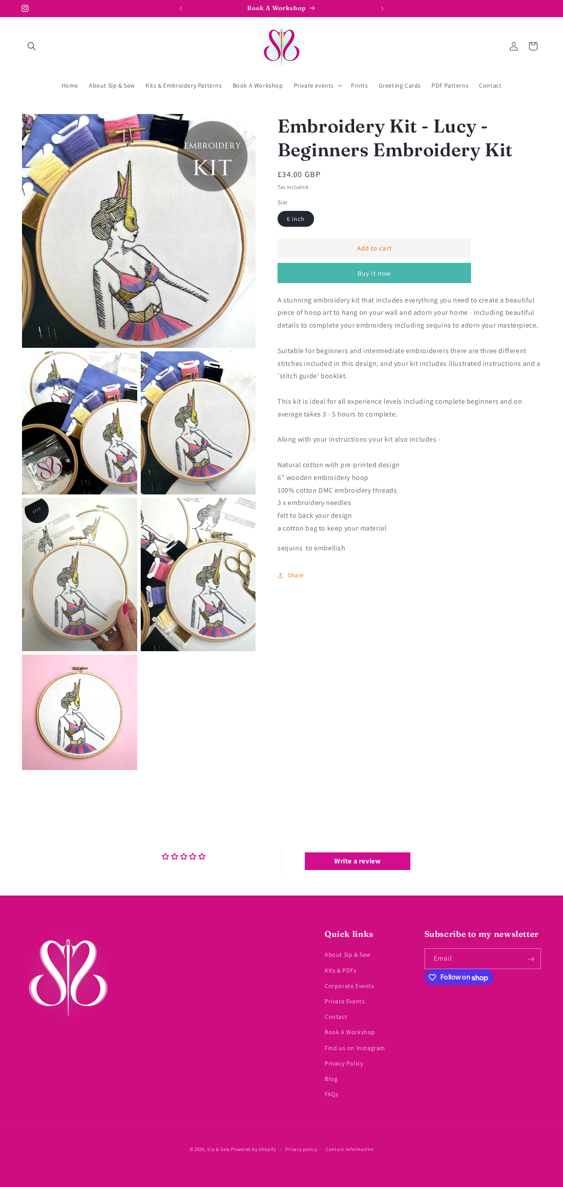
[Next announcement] (382, 8)
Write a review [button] (357, 861)
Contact (336, 1017)
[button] (31, 46)
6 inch (296, 219)
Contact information (349, 1149)
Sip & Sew (218, 1149)
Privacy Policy (344, 1063)
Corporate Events (349, 986)
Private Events (345, 1001)
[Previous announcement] (180, 8)
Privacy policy (301, 1149)
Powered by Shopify (253, 1149)
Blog (331, 1079)
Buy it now (374, 273)
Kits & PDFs (341, 970)
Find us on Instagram (355, 1048)
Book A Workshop (350, 1032)
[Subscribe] (531, 959)
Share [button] (296, 575)
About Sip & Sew (348, 955)
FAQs (331, 1094)
